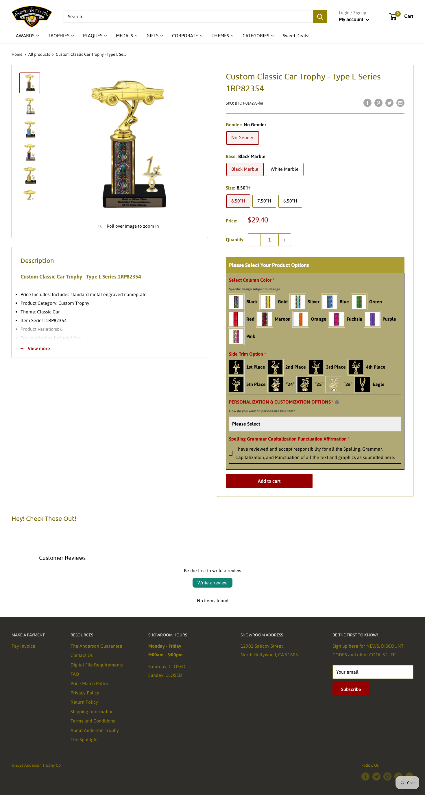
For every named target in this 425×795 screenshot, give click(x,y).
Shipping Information (92, 711)
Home (17, 54)
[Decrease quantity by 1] (254, 240)
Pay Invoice (23, 646)
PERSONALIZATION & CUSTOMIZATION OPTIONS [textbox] (288, 405)
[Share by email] (400, 102)
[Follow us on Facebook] (365, 776)
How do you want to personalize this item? (262, 411)
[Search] (320, 16)
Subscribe (351, 689)
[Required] (337, 402)
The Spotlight (84, 739)
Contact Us (82, 655)
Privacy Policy (85, 692)
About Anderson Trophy (95, 730)
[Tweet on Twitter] (389, 102)
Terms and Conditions (93, 720)
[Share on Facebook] (367, 102)
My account (352, 19)
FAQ (75, 674)
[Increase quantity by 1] (285, 240)
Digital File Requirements (97, 664)
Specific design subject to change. (255, 289)
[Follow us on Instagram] (387, 776)
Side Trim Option (247, 353)
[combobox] (188, 16)
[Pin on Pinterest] (378, 102)
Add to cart (269, 481)
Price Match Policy (89, 683)
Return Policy (84, 702)
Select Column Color (255, 284)
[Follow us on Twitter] (376, 776)
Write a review (212, 582)
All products (39, 54)
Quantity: (235, 239)
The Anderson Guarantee (96, 646)
